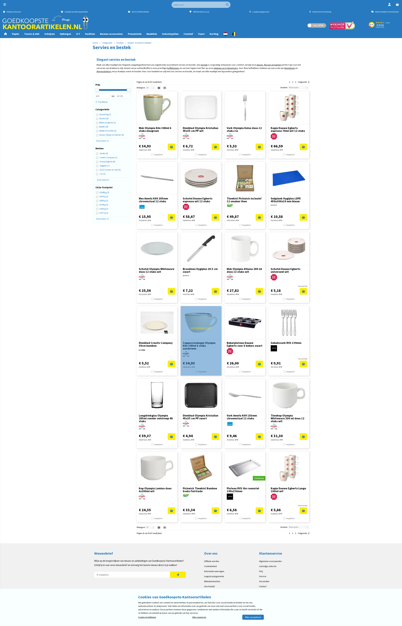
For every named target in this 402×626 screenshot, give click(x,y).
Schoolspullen (170, 33)
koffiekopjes (173, 68)
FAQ (261, 571)
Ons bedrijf (209, 586)
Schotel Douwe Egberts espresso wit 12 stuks (197, 200)
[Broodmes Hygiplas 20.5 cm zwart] (201, 248)
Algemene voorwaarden (270, 561)
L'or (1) (103, 174)
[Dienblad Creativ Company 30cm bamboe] (157, 322)
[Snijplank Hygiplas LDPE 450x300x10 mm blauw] (289, 178)
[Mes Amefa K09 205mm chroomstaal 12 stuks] (157, 178)
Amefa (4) (104, 153)
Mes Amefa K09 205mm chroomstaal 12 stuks (153, 200)
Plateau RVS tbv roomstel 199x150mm (243, 489)
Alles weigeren (199, 617)
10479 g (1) (103, 196)
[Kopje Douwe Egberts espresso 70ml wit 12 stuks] (289, 107)
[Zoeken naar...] (227, 5)
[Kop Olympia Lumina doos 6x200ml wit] (157, 468)
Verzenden (264, 581)
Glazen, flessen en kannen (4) (111, 135)
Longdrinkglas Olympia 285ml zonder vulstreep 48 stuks (156, 418)
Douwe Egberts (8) (107, 161)
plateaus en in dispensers (226, 68)
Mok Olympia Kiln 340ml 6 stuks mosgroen (155, 129)
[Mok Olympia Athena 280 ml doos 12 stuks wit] (245, 248)
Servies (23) (104, 118)
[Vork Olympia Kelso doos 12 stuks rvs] (245, 107)
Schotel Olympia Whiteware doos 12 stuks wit (156, 270)
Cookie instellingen (147, 617)
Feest (201, 33)
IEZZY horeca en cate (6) (110, 169)
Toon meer (101, 140)
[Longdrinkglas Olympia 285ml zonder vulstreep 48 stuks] (157, 395)
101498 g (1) (104, 192)
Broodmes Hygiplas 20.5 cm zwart (200, 270)
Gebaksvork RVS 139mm (286, 343)
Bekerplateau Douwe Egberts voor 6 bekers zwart (244, 344)
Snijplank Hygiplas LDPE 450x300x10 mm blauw (286, 200)
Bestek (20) (103, 126)
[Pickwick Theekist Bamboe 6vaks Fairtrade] (201, 468)
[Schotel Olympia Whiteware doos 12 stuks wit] (157, 248)
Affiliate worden (211, 561)
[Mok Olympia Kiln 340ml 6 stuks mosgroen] (157, 107)
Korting (214, 33)
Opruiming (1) (105, 114)
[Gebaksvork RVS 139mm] (289, 322)
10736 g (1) (103, 204)
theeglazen (289, 68)
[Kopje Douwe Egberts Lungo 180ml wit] (289, 468)
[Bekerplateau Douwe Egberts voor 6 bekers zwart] (245, 322)
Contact (262, 586)
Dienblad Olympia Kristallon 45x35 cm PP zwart (200, 417)
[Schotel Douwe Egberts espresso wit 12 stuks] (201, 178)
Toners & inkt (31, 33)
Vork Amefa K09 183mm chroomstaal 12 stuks (242, 417)
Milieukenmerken (212, 581)
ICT (78, 33)
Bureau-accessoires (111, 33)
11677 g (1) (103, 213)
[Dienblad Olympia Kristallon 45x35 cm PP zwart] (201, 395)
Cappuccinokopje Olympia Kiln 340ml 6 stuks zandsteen (199, 345)
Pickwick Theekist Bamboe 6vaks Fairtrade (200, 489)
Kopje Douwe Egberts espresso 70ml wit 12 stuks (288, 129)
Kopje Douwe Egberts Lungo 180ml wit (288, 489)
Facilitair (90, 33)
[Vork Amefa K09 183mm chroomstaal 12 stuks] (245, 395)
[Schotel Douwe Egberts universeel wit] (289, 248)
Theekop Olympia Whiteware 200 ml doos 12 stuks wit (287, 418)
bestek (204, 64)
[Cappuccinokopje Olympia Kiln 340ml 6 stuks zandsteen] (201, 322)
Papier (15, 33)
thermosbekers (104, 71)
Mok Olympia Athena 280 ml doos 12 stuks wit (244, 270)
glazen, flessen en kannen (269, 64)
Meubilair (152, 33)
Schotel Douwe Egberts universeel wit (285, 270)
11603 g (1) (103, 208)
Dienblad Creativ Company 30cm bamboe (156, 344)
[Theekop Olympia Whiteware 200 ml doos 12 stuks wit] (289, 395)
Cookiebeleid (210, 566)
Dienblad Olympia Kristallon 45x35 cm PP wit (200, 129)
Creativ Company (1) (108, 157)
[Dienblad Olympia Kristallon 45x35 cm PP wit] (201, 107)
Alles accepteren (253, 617)
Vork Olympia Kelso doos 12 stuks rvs (244, 129)
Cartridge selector (268, 566)
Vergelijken (158, 154)
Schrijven (49, 33)
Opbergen (65, 33)
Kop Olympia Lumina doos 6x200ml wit (155, 489)
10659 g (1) (103, 200)
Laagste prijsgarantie (214, 576)
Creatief (188, 33)
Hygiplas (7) (105, 165)
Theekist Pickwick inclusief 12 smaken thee (244, 200)
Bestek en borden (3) (107, 130)
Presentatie (134, 33)
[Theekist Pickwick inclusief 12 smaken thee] (245, 178)
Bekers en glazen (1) (107, 122)
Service (262, 576)
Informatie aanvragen (214, 571)
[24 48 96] (151, 87)
